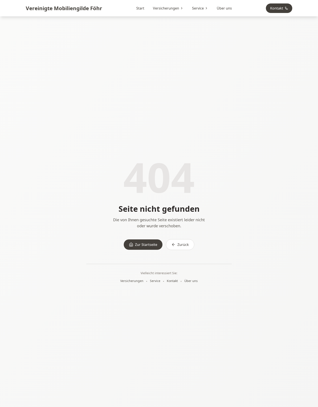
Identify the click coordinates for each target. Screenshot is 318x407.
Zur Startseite (146, 244)
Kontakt (276, 8)
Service (198, 8)
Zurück (183, 244)
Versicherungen (166, 8)
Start (140, 8)
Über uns (224, 8)
